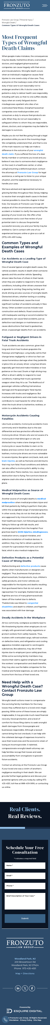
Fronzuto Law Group (10, 20)
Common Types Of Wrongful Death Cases (20, 25)
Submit (24, 918)
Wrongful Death (8, 23)
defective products (30, 566)
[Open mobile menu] (44, 5)
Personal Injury (26, 20)
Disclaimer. (14, 1020)
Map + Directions (24, 973)
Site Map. (37, 1020)
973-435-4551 (29, 968)
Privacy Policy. (26, 1020)
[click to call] (5, 1019)
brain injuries (8, 461)
